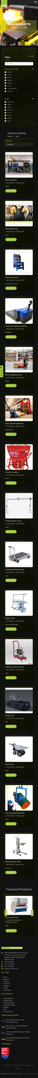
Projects (18, 1068)
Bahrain (9, 77)
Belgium (9, 80)
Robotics (6, 1007)
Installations (29, 1065)
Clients (6, 988)
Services (6, 981)
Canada (9, 83)
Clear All (30, 56)
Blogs (16, 1065)
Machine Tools (8, 1000)
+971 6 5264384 (9, 966)
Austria (9, 75)
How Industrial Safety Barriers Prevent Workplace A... (17, 1039)
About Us (6, 979)
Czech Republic (12, 88)
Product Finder (8, 1011)
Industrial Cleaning (9, 1005)
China (9, 85)
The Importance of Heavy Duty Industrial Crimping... (15, 1021)
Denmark (10, 91)
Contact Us (7, 983)
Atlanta (9, 104)
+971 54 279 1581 (9, 964)
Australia (10, 72)
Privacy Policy (8, 1065)
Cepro (9, 121)
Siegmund (10, 102)
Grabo (9, 107)
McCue (9, 112)
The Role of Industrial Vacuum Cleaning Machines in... (18, 1033)
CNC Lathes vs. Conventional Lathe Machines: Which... (16, 1027)
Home (17, 136)
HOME (25, 27)
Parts (5, 1009)
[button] (19, 43)
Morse (9, 115)
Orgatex (9, 118)
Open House (7, 990)
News (22, 1065)
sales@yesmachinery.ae (11, 968)
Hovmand (10, 110)
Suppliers (6, 986)
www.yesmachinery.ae (12, 1073)
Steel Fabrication (9, 998)
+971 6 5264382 (9, 962)
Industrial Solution (9, 1003)
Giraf (19, 1075)
